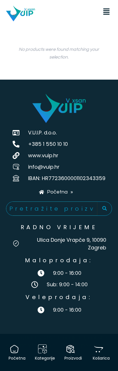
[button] (106, 12)
